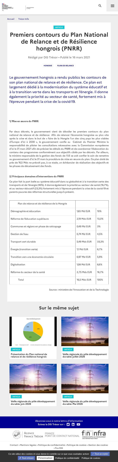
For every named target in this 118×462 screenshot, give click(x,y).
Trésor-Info (23, 18)
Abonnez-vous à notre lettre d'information (59, 421)
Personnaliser (45, 458)
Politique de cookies (76, 444)
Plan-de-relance (65, 65)
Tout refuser (27, 458)
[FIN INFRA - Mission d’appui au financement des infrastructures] (94, 434)
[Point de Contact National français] (62, 434)
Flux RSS (59, 447)
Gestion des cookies (98, 444)
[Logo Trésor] (45, 7)
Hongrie (48, 65)
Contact (14, 444)
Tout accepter (101, 454)
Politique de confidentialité (51, 444)
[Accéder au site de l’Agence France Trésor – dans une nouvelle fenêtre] (28, 434)
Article (59, 27)
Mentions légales (28, 444)
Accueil (10, 18)
